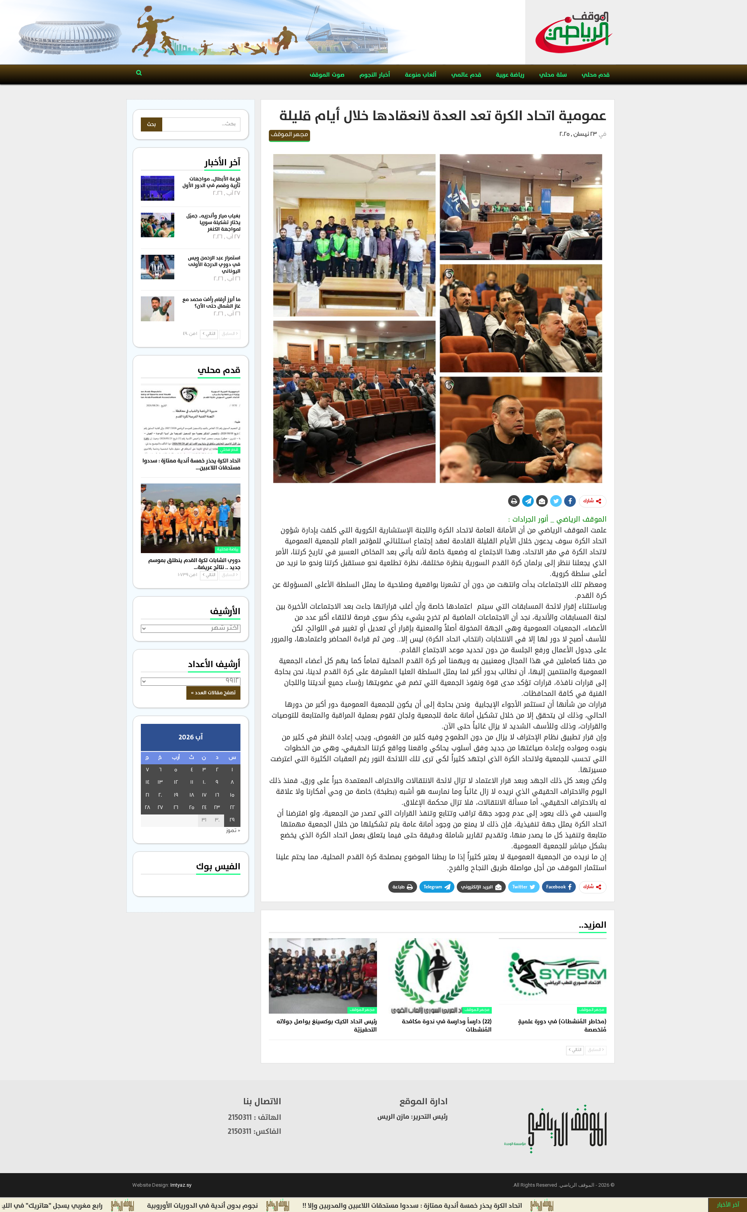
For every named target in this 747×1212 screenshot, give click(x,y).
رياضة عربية (510, 75)
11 (191, 782)
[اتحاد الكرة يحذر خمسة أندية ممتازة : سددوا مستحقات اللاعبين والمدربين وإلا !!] (190, 418)
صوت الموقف (327, 75)
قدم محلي (596, 75)
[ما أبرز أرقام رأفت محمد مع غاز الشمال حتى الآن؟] (157, 308)
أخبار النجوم (374, 75)
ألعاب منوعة (421, 75)
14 (147, 782)
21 (147, 795)
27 (160, 808)
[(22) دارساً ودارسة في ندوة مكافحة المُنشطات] (438, 976)
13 (160, 782)
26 (176, 808)
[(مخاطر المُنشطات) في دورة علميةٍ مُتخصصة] (553, 976)
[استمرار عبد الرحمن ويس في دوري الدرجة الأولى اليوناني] (157, 267)
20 (160, 795)
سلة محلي (552, 75)
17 (204, 795)
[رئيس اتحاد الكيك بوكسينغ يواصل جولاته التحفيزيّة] (323, 976)
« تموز (233, 831)
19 (176, 795)
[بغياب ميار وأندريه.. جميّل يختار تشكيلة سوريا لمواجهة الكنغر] (157, 225)
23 (217, 808)
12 (176, 782)
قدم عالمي (466, 75)
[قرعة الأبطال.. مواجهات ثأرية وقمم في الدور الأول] (157, 188)
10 (204, 782)
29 (232, 820)
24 (204, 808)
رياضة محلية (227, 550)
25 (192, 808)
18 (191, 795)
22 (232, 808)
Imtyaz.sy (180, 1185)
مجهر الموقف (289, 135)
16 (217, 795)
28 (147, 808)
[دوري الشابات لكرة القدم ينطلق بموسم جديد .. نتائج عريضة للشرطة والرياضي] (190, 518)
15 (232, 795)
